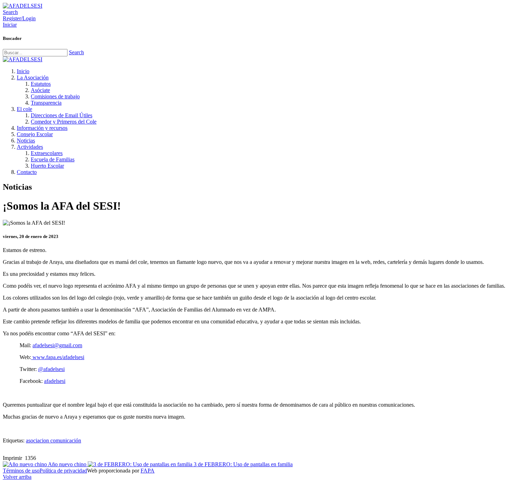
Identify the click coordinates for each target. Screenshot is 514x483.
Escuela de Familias (52, 159)
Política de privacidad (63, 471)
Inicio (23, 71)
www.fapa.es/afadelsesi (57, 357)
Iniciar (10, 25)
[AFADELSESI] (22, 6)
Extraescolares (47, 153)
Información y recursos (42, 128)
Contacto (27, 172)
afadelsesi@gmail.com (57, 345)
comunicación (65, 440)
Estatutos (41, 84)
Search (76, 52)
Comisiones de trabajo (55, 96)
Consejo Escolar (35, 134)
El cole (24, 109)
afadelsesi (54, 381)
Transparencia (46, 103)
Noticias (26, 141)
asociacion (38, 440)
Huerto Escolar (47, 166)
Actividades (30, 147)
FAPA (148, 471)
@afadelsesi (51, 369)
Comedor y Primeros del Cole (64, 122)
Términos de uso (21, 471)
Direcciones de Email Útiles (61, 115)
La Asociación (33, 77)
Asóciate (40, 90)
